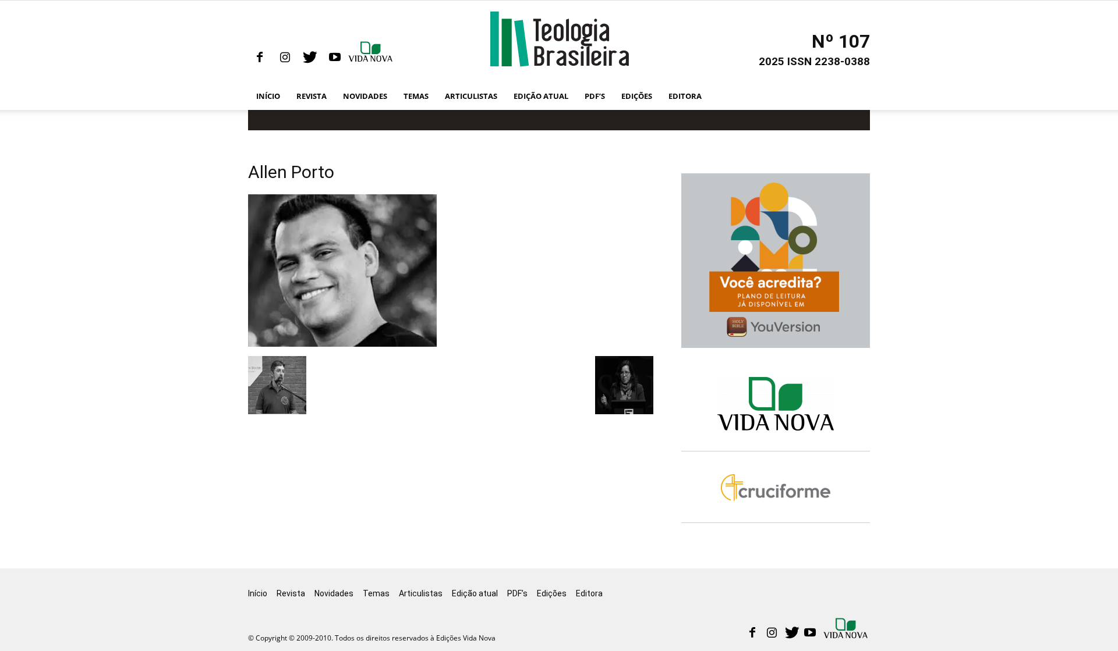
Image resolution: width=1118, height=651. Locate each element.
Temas (416, 96)
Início (268, 96)
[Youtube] (334, 57)
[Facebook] (259, 57)
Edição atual (541, 96)
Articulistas (471, 96)
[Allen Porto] (342, 343)
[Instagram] (284, 57)
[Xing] (371, 57)
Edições (636, 96)
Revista (311, 96)
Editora (685, 96)
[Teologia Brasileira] (559, 39)
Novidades (365, 96)
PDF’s (595, 96)
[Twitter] (309, 57)
